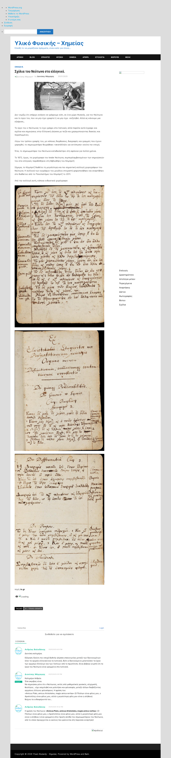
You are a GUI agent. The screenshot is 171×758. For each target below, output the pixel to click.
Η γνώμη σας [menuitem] (14, 19)
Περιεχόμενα (125, 283)
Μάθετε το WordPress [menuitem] (18, 13)
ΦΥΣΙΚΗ (59, 57)
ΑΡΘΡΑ (86, 57)
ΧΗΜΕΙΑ (72, 57)
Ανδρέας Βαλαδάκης (35, 649)
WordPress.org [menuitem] (15, 7)
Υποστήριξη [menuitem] (13, 16)
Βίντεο (122, 300)
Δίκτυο (122, 292)
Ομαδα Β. (19, 67)
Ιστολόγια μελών (127, 279)
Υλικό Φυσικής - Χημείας (45, 754)
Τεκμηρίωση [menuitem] (14, 10)
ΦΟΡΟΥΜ (115, 57)
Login (101, 628)
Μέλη (127, 57)
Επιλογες (45, 57)
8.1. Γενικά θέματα (33, 609)
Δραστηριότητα (126, 275)
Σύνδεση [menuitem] (8, 22)
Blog (32, 57)
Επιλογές (123, 270)
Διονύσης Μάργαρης (45, 76)
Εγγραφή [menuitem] (8, 25)
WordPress (75, 754)
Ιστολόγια (99, 57)
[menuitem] (87, 31)
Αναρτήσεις (124, 287)
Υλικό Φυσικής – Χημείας (49, 43)
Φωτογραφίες (125, 296)
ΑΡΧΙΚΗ (20, 57)
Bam (87, 754)
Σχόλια (122, 304)
